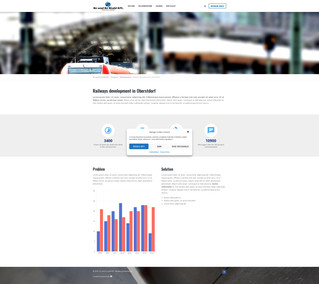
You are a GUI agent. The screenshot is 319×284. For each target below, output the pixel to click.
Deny (159, 146)
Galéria (159, 6)
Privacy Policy (165, 152)
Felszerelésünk (145, 6)
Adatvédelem (154, 152)
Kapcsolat (171, 6)
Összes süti (139, 146)
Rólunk (131, 6)
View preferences (180, 146)
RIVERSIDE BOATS (217, 6)
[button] (188, 131)
